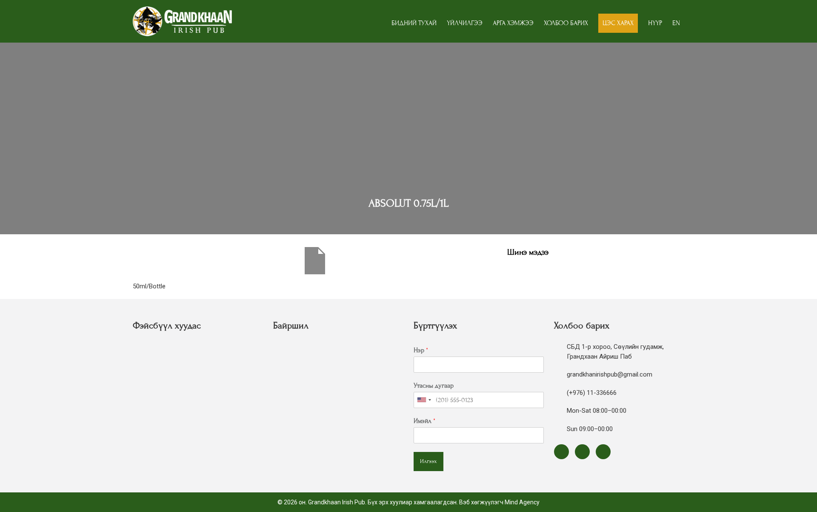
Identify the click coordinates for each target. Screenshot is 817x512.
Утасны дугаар (434, 385)
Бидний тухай (414, 23)
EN (676, 23)
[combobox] (424, 400)
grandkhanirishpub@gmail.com (609, 374)
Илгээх (428, 461)
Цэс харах (618, 23)
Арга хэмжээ (513, 23)
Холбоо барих (566, 23)
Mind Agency (522, 502)
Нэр (421, 350)
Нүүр (655, 23)
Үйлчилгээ (465, 23)
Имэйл (424, 421)
